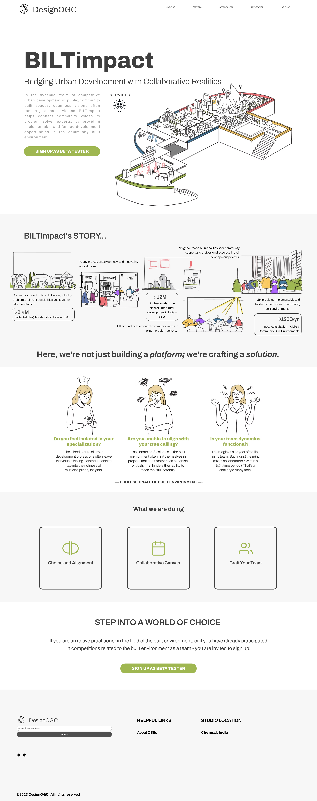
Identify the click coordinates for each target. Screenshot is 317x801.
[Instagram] (18, 755)
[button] (171, 7)
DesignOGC (55, 9)
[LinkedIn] (24, 755)
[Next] (309, 429)
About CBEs (147, 732)
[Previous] (8, 429)
